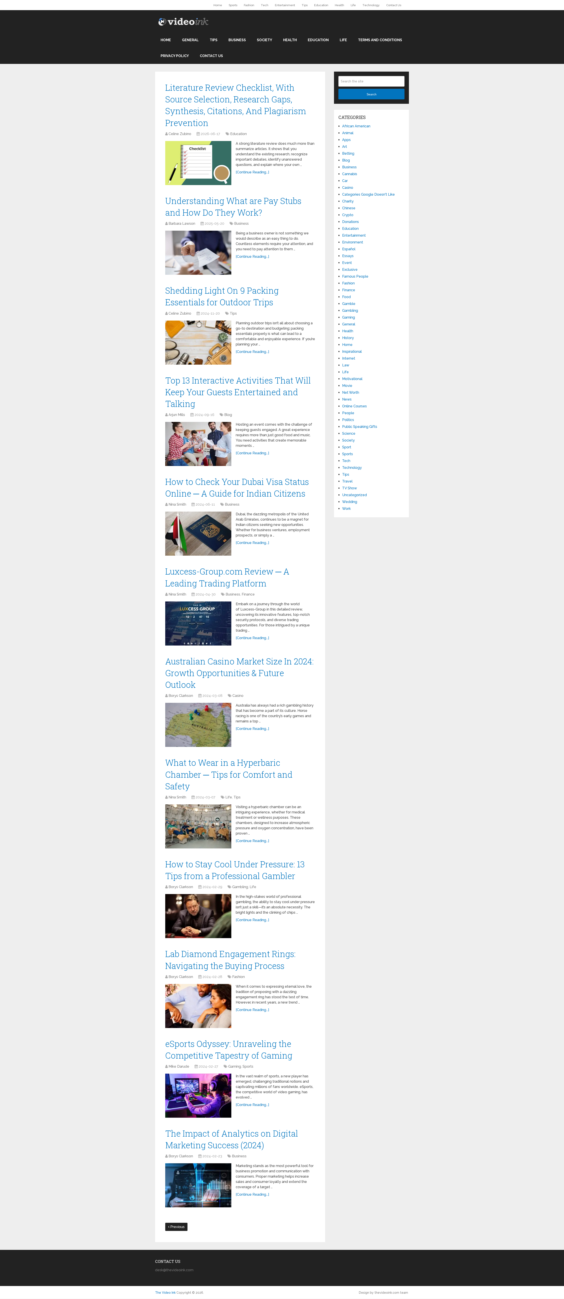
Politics (348, 420)
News (347, 399)
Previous (177, 1227)
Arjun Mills (177, 415)
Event (347, 263)
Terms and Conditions (380, 40)
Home (217, 5)
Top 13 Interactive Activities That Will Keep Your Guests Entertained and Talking (238, 392)
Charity (348, 201)
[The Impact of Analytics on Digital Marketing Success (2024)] (198, 1185)
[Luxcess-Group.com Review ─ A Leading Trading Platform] (198, 623)
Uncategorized (354, 495)
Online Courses (354, 406)
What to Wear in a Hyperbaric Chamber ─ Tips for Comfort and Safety (229, 774)
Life (353, 5)
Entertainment (285, 5)
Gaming (234, 1066)
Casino (237, 696)
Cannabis (349, 174)
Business (237, 40)
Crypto (347, 215)
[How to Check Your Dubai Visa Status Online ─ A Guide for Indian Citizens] (198, 534)
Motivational (352, 379)
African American (356, 126)
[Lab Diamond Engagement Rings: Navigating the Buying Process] (198, 1006)
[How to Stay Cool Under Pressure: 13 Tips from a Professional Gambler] (198, 916)
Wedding (349, 502)
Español (348, 249)
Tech (264, 5)
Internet (348, 358)
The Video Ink (165, 1293)
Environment (352, 242)
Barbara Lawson (182, 223)
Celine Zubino (180, 134)
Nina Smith (177, 504)
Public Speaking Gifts (359, 427)
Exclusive (350, 269)
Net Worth (350, 392)
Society (264, 40)
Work (346, 509)
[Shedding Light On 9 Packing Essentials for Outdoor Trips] (198, 343)
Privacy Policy (175, 56)
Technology (371, 5)
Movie (347, 386)
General (190, 40)
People (348, 413)
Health (339, 5)
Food (346, 297)
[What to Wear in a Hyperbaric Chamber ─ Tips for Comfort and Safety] (198, 826)
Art (344, 147)
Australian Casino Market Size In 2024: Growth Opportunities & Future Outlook (239, 673)
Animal (347, 133)
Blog (228, 415)
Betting (348, 153)
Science (348, 433)
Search (372, 94)
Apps (346, 140)
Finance (248, 594)
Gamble (348, 304)
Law (345, 365)
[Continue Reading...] (252, 172)
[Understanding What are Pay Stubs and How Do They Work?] (198, 253)
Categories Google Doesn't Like (368, 194)
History (348, 338)
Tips (305, 5)
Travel (347, 481)
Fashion (249, 5)
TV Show (349, 488)
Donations (350, 222)
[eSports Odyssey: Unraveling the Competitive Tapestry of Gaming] (198, 1096)
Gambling (240, 887)
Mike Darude (179, 1066)
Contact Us (393, 5)
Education (321, 5)
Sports (233, 5)
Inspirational (352, 351)
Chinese (348, 208)
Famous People (355, 276)
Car (345, 181)
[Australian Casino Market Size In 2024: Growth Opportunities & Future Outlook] (198, 725)
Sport (346, 447)
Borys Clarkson (181, 696)
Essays (348, 256)
